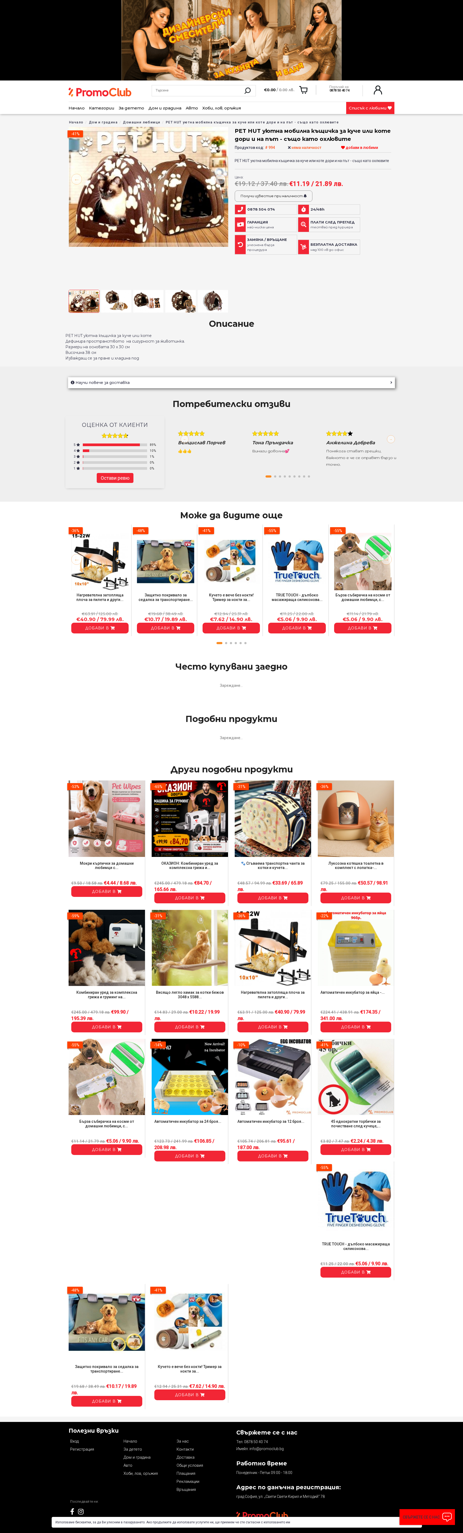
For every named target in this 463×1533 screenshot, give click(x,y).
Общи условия (190, 1465)
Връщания (186, 1489)
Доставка (186, 1457)
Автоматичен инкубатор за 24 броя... (187, 1121)
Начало (77, 108)
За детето (131, 108)
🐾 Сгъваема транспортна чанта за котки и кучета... (273, 865)
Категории (101, 108)
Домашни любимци (141, 122)
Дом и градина (164, 108)
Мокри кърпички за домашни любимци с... (107, 865)
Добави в (97, 628)
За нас (183, 1441)
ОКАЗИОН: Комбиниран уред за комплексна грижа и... (189, 865)
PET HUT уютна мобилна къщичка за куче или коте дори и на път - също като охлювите (252, 122)
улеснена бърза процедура (267, 245)
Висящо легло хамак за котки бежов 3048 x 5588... (190, 994)
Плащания (186, 1473)
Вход (74, 1441)
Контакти (185, 1449)
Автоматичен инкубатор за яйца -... (352, 992)
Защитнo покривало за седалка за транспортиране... (166, 597)
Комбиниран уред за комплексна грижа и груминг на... (106, 994)
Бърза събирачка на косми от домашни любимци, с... (362, 597)
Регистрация (82, 1449)
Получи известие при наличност (272, 196)
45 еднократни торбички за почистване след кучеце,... (356, 1123)
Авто (192, 108)
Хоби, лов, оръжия (221, 108)
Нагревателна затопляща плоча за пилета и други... (100, 597)
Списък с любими (368, 108)
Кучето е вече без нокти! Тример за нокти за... (231, 597)
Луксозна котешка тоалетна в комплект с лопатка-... (355, 865)
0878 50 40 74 (256, 1442)
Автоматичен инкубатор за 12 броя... (270, 1121)
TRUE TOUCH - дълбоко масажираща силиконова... (297, 597)
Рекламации (188, 1481)
